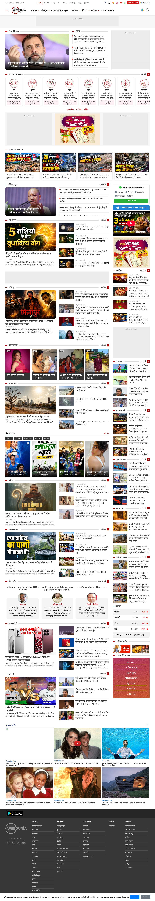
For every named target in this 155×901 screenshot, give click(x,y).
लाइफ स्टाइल (14, 529)
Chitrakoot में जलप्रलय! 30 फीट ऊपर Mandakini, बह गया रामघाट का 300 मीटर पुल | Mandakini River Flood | (94, 176)
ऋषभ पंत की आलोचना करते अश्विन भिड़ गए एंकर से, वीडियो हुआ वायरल (91, 702)
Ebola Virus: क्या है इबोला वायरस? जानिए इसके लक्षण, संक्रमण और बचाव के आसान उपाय (92, 550)
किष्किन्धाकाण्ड (131, 678)
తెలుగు (65, 3)
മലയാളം (72, 3)
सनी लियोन (60, 864)
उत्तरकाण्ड (131, 693)
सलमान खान (61, 860)
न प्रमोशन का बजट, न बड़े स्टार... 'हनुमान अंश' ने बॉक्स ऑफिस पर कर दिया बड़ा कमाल (27, 515)
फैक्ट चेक (35, 883)
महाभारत (86, 845)
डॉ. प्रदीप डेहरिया (92, 604)
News (46, 438)
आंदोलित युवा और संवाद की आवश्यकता (92, 587)
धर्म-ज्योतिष (140, 192)
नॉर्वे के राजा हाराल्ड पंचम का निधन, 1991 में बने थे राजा (23, 588)
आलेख (59, 841)
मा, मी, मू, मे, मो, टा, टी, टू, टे (88, 102)
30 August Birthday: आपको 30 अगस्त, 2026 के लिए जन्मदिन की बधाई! (139, 293)
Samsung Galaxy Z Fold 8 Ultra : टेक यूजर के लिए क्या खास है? (92, 629)
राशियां (127, 837)
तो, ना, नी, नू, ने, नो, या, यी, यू (144, 102)
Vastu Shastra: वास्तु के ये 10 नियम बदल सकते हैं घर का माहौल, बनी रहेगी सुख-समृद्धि (139, 515)
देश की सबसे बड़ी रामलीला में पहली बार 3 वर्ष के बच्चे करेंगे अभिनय (81, 200)
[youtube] (121, 2)
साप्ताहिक (70, 109)
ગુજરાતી (86, 3)
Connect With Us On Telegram (133, 207)
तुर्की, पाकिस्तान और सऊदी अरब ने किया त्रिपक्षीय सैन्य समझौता (90, 573)
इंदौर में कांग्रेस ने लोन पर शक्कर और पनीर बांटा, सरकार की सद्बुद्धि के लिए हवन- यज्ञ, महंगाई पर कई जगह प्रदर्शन (138, 575)
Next (67, 51)
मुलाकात (59, 871)
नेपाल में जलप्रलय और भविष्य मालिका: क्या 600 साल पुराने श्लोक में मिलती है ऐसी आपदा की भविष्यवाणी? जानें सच (139, 417)
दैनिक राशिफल (130, 826)
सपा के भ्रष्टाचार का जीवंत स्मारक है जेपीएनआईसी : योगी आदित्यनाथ (24, 210)
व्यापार (118, 606)
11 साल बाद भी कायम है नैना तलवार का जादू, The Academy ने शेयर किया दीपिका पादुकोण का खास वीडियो (92, 336)
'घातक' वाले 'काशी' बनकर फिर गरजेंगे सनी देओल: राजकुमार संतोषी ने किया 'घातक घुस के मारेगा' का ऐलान (91, 323)
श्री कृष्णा (86, 837)
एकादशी (85, 826)
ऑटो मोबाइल (36, 875)
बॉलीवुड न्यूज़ (61, 826)
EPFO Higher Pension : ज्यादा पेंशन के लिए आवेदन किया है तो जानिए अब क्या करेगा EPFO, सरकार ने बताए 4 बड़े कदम (139, 477)
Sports (9, 438)
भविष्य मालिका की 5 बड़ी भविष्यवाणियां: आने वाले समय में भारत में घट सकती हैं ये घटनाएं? (139, 440)
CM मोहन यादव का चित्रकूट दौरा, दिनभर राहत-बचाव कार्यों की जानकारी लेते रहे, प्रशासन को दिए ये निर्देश (83, 191)
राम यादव (23, 604)
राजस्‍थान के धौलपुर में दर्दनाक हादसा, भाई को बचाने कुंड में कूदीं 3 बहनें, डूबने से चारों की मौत (83, 208)
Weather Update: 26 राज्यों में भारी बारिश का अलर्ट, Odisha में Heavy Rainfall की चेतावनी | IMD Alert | (57, 176)
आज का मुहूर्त (129, 833)
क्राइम (33, 879)
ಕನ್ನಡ (80, 3)
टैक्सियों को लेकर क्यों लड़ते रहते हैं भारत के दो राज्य (91, 400)
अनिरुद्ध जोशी (57, 604)
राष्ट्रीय (33, 837)
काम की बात (121, 459)
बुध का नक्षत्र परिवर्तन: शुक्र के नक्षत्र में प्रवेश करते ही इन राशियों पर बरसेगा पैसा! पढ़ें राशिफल (91, 241)
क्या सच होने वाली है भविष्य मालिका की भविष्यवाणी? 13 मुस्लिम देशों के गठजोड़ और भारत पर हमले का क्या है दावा (138, 451)
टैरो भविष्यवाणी (130, 848)
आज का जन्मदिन (130, 829)
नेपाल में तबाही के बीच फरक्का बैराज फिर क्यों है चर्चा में (91, 389)
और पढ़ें (143, 74)
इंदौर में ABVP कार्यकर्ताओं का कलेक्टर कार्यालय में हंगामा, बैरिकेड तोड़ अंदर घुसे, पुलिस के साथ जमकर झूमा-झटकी (139, 564)
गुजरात (34, 860)
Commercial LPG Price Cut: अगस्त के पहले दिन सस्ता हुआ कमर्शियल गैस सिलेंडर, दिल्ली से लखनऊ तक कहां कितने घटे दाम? (139, 500)
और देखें (106, 433)
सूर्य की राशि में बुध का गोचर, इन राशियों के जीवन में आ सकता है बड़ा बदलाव (91, 253)
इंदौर (33, 845)
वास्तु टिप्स (120, 508)
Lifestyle (18, 438)
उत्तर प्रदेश (35, 829)
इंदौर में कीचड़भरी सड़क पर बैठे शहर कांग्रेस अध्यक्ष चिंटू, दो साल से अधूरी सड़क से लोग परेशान (139, 598)
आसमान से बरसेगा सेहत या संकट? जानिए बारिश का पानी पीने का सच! (28, 564)
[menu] (7, 10)
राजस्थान (34, 867)
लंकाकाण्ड (131, 688)
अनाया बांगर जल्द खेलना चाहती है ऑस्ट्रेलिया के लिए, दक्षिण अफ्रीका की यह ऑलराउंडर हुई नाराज (92, 715)
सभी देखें (103, 184)
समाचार (34, 10)
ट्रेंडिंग (78, 31)
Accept (134, 897)
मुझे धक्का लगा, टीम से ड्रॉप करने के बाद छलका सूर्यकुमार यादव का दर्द (90, 679)
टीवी (58, 867)
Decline (145, 897)
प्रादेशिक (34, 848)
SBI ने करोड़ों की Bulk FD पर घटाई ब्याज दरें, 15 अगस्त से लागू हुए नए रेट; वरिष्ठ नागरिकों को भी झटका (139, 466)
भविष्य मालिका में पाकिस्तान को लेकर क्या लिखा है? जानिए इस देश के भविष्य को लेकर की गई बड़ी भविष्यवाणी (139, 428)
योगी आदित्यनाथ (37, 826)
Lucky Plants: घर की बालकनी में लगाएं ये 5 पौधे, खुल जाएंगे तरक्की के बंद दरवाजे (139, 549)
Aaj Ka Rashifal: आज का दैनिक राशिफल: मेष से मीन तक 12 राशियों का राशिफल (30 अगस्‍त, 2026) (138, 280)
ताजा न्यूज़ (120, 192)
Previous (7, 51)
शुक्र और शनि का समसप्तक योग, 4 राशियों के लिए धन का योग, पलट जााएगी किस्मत (138, 320)
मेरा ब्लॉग (12, 581)
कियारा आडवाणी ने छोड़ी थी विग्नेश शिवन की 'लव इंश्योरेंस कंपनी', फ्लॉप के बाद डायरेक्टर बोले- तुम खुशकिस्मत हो (91, 503)
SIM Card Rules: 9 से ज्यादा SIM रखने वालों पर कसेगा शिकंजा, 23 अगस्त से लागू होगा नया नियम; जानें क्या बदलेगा (91, 653)
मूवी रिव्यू (60, 837)
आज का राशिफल (16, 74)
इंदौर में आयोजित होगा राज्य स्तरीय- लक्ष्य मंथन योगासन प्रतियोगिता (90, 537)
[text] (22, 162)
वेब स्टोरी (60, 833)
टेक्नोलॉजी (13, 623)
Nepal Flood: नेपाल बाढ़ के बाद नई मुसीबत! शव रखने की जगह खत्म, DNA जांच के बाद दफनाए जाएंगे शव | (21, 176)
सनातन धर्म (86, 833)
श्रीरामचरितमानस (107, 10)
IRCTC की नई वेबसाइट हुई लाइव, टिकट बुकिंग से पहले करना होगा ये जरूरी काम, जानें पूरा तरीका (139, 489)
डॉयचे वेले (13, 383)
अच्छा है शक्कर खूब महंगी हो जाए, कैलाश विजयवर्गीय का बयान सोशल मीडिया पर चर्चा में (139, 587)
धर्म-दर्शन (86, 852)
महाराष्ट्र (34, 864)
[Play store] (142, 10)
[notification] (147, 10)
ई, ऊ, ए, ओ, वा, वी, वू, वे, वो (32, 102)
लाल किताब (129, 841)
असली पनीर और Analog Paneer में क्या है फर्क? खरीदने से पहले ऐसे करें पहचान (91, 562)
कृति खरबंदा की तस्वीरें (15, 374)
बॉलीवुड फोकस (62, 856)
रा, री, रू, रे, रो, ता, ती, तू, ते (125, 102)
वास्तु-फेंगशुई (129, 845)
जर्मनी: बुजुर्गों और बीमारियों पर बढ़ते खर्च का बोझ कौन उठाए (92, 423)
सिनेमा (8, 351)
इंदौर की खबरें (121, 557)
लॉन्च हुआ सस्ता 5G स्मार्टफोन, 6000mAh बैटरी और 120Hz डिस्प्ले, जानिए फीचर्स (27, 658)
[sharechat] (113, 2)
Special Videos (16, 149)
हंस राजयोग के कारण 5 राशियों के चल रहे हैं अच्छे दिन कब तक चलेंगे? (91, 228)
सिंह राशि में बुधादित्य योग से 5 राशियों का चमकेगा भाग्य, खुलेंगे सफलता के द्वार (28, 255)
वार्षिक (86, 109)
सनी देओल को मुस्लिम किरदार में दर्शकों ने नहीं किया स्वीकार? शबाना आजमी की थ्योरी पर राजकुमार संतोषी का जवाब (90, 62)
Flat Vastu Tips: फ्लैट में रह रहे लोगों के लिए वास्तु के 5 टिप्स (139, 538)
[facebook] (105, 2)
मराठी (58, 3)
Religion (38, 438)
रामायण (85, 841)
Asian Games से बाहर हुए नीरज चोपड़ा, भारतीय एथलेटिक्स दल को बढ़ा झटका (138, 402)
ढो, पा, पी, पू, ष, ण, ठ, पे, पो (107, 102)
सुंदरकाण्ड (131, 683)
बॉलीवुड (44, 10)
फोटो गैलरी (13, 345)
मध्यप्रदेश (35, 852)
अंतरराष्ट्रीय (35, 841)
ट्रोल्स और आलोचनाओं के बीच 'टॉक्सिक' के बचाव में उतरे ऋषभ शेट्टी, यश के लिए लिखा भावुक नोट (91, 297)
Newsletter (131, 3)
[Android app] (15, 813)
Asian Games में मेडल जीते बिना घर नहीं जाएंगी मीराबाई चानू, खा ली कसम (139, 368)
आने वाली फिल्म (62, 852)
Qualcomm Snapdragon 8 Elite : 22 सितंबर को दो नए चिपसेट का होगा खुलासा (92, 640)
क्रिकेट (84, 10)
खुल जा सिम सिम (62, 848)
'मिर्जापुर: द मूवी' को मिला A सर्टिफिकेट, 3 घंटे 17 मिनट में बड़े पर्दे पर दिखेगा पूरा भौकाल (29, 322)
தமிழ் (53, 3)
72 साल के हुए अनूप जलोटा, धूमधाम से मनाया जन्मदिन (71, 376)
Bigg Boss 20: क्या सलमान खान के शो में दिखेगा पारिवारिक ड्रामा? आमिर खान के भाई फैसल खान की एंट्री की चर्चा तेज (92, 310)
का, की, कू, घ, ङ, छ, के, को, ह (51, 102)
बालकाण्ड (131, 662)
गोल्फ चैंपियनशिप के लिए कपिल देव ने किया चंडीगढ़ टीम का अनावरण (91, 691)
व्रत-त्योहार (86, 848)
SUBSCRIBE (131, 200)
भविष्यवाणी (120, 410)
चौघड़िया (128, 856)
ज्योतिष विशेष (121, 641)
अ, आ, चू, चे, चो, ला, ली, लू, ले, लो (14, 102)
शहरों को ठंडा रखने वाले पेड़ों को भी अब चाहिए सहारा (27, 416)
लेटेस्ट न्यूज (13, 184)
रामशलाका (128, 852)
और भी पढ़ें (102, 581)
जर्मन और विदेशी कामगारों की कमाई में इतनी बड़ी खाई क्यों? (92, 411)
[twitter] (109, 2)
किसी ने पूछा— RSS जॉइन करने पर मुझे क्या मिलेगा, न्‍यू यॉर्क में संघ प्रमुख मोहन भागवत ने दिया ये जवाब (90, 50)
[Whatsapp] (125, 2)
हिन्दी (39, 3)
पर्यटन (59, 845)
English (46, 3)
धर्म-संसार (74, 10)
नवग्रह (127, 864)
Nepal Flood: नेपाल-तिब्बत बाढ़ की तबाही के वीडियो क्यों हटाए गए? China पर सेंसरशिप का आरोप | (131, 176)
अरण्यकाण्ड (131, 672)
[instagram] (117, 2)
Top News (14, 31)
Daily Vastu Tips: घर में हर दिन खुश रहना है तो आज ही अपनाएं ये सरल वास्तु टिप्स (139, 526)
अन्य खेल (120, 361)
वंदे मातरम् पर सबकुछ (59, 10)
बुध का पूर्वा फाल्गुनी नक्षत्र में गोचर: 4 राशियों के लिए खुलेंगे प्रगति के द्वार (92, 264)
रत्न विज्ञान (128, 867)
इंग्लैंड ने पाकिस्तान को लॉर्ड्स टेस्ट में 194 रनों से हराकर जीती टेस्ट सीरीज (30, 709)
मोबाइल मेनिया (36, 890)
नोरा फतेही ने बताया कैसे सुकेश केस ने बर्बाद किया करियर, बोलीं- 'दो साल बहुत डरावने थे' (91, 514)
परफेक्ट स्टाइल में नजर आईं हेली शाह (97, 376)
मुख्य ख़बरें (35, 833)
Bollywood (28, 438)
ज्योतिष (94, 10)
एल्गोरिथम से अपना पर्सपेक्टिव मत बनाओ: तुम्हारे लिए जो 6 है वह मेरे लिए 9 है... (57, 588)
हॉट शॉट (59, 829)
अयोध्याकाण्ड (131, 667)
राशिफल (12, 220)
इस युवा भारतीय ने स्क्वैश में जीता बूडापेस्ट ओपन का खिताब (139, 380)
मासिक (78, 109)
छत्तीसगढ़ (35, 856)
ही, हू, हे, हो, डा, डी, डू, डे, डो (69, 102)
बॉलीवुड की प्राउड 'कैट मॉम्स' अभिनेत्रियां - (44, 376)
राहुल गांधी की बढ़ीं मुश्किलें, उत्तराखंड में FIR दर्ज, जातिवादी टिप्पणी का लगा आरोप (36, 64)
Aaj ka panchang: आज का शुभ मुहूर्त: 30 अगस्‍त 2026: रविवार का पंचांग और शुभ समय (138, 306)
